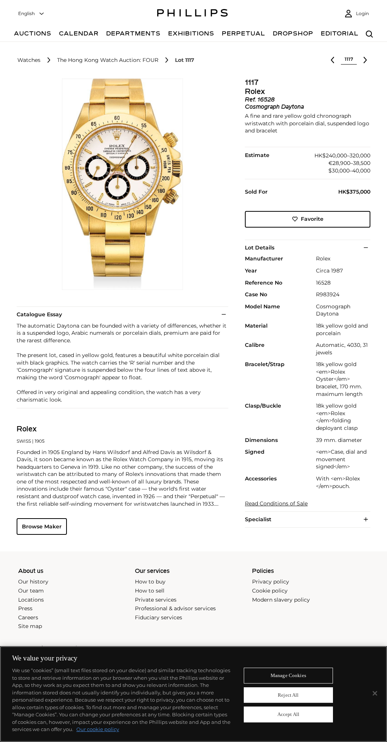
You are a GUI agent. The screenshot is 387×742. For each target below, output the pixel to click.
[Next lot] (365, 60)
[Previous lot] (332, 60)
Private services (155, 599)
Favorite (312, 219)
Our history (33, 581)
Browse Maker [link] (42, 526)
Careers (28, 617)
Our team (31, 590)
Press (25, 608)
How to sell (149, 590)
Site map (30, 626)
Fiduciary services (158, 617)
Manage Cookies (288, 675)
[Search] (369, 35)
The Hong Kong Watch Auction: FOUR (107, 60)
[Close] (375, 693)
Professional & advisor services (175, 608)
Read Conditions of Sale (276, 503)
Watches (28, 60)
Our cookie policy (97, 729)
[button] (120, 184)
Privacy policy (270, 581)
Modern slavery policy (281, 599)
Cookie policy (270, 590)
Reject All (288, 695)
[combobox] (31, 14)
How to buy (150, 581)
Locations (31, 599)
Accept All (288, 714)
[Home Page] (192, 14)
